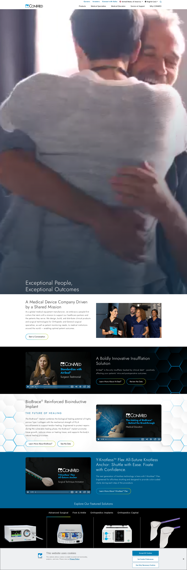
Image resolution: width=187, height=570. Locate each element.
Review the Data (136, 381)
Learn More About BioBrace (40, 443)
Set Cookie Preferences (145, 559)
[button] (131, 1)
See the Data (66, 443)
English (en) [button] (151, 2)
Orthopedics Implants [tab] (101, 512)
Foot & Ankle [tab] (79, 512)
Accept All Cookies (145, 553)
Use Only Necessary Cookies (145, 565)
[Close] (183, 559)
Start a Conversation (37, 336)
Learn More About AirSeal (110, 381)
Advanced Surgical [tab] (58, 512)
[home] (34, 5)
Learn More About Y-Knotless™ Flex (113, 491)
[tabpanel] (93, 539)
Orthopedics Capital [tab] (128, 512)
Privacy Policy (74, 559)
